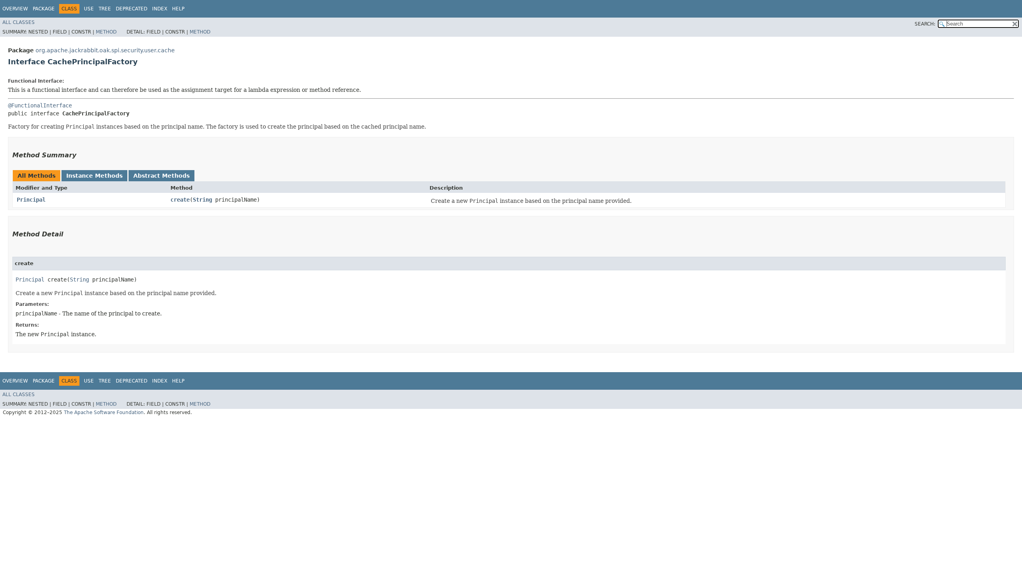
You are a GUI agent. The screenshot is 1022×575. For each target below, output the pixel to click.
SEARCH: (925, 24)
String (202, 199)
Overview (15, 9)
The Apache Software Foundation (104, 412)
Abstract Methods (161, 175)
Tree (105, 9)
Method (106, 32)
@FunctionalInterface (40, 105)
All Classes (18, 22)
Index (159, 9)
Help (178, 9)
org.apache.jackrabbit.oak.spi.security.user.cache (105, 50)
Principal (31, 199)
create (180, 199)
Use (89, 9)
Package (44, 9)
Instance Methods (94, 175)
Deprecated (131, 9)
